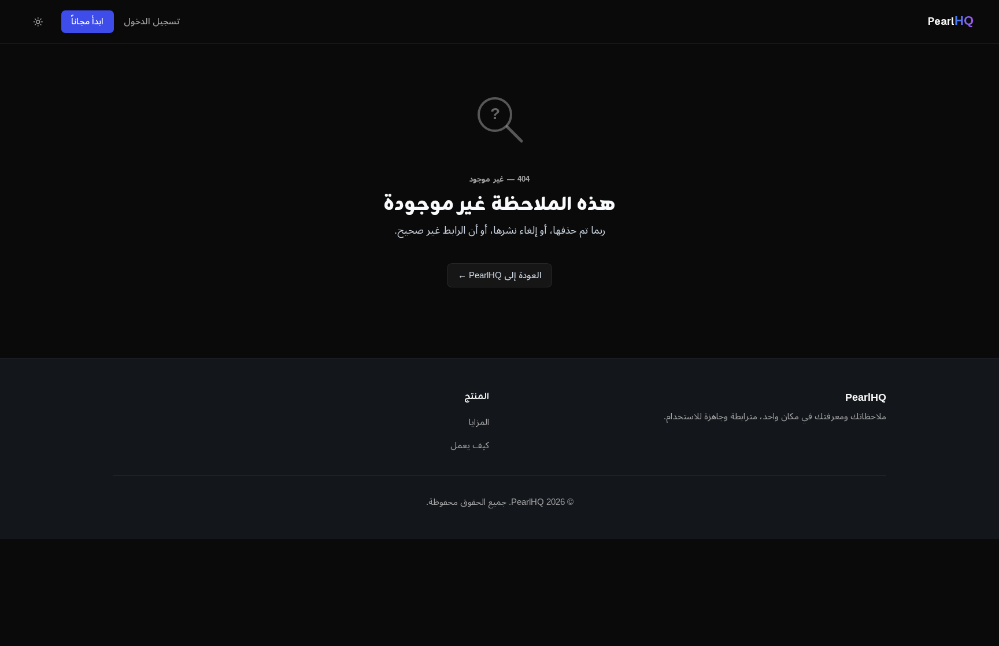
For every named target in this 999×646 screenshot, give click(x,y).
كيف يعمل (469, 445)
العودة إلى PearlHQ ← (500, 275)
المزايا (479, 422)
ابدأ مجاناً (87, 21)
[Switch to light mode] (38, 22)
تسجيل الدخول (151, 21)
